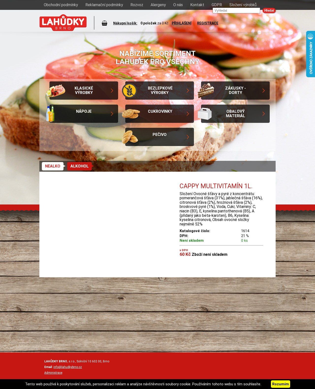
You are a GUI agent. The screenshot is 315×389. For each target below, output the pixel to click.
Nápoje (84, 111)
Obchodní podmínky (61, 4)
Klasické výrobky (84, 90)
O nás (178, 4)
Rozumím (280, 384)
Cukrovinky (160, 111)
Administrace (53, 372)
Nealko (52, 166)
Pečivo (160, 134)
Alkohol (79, 166)
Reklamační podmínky (104, 4)
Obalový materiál (235, 113)
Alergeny (158, 4)
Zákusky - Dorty (235, 90)
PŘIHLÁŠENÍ (181, 23)
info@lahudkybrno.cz (67, 367)
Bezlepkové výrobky (160, 90)
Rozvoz (136, 4)
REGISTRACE (207, 23)
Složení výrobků (243, 4)
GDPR (217, 4)
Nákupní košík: (125, 23)
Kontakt (197, 4)
